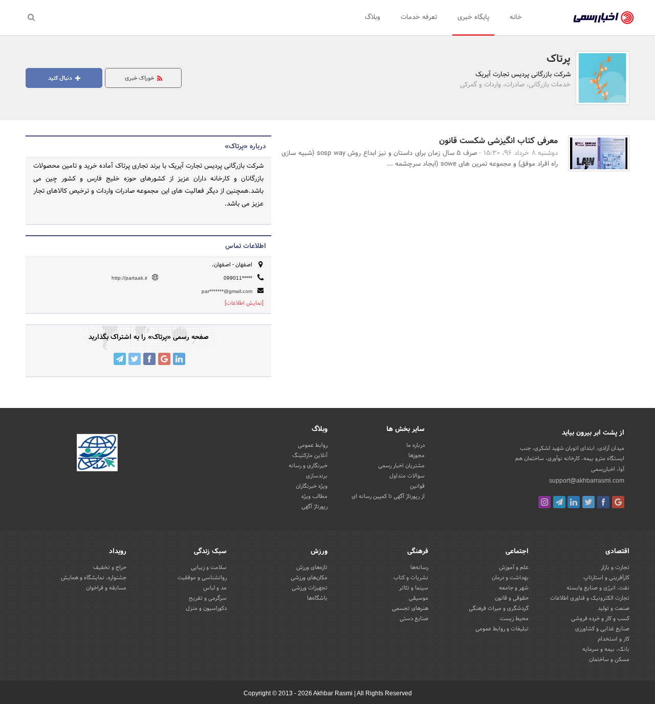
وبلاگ (372, 17)
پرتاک (559, 59)
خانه (516, 17)
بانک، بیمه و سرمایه (605, 649)
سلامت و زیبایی (209, 567)
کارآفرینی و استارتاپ (606, 577)
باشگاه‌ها (317, 598)
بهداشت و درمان (510, 577)
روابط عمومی (313, 445)
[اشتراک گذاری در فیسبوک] (149, 359)
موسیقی (418, 598)
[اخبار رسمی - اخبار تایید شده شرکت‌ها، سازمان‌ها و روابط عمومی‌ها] (604, 18)
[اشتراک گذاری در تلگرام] (120, 359)
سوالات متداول (407, 476)
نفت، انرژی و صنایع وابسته (597, 588)
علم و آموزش (514, 567)
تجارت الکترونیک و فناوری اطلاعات (589, 598)
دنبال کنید (61, 78)
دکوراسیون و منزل (206, 608)
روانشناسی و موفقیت (202, 577)
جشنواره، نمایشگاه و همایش (93, 577)
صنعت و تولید (613, 608)
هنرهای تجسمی (410, 608)
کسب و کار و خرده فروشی (600, 618)
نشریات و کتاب (411, 577)
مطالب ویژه (314, 496)
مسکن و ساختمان (609, 659)
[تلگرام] (559, 502)
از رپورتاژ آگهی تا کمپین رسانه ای (388, 496)
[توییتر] (588, 502)
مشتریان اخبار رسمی (401, 465)
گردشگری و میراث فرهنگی (499, 608)
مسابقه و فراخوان (106, 588)
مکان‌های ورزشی (309, 577)
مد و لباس (215, 588)
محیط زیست (514, 618)
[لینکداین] (573, 502)
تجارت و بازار (615, 567)
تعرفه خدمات (419, 17)
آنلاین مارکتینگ (310, 455)
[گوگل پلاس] (618, 502)
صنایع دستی (414, 618)
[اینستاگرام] (544, 502)
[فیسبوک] (603, 502)
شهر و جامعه (514, 588)
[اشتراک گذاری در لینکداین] (179, 359)
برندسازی (317, 476)
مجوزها (416, 455)
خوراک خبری (140, 78)
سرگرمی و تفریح (208, 598)
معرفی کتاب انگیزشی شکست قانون (498, 141)
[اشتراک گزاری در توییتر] (134, 359)
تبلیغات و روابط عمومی (502, 628)
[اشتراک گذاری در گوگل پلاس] (164, 359)
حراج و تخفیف (109, 567)
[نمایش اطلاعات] (244, 303)
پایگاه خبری (473, 17)
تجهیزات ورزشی (310, 588)
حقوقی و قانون (512, 598)
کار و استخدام (613, 639)
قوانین (417, 486)
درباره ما (415, 445)
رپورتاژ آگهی (314, 506)
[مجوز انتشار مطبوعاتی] (97, 454)
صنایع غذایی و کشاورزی (602, 628)
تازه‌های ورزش (312, 567)
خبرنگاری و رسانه (308, 465)
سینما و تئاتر (413, 588)
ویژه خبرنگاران (312, 486)
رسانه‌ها (419, 567)
